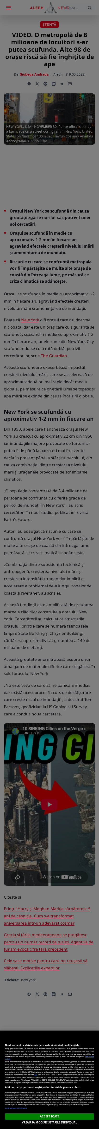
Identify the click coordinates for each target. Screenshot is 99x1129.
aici (35, 1074)
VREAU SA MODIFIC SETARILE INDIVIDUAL (49, 1122)
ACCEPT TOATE (49, 1116)
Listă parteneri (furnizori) (16, 1108)
